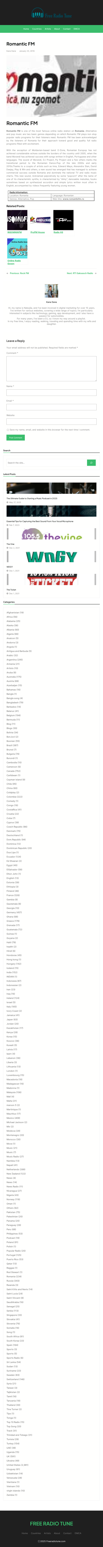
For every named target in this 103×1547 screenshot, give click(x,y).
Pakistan (11, 1212)
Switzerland (13, 1379)
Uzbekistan (12, 1473)
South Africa (13, 1336)
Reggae (10, 1268)
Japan (10, 1019)
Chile (9, 784)
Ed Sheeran (12, 861)
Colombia (11, 796)
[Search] (91, 463)
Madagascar (13, 1083)
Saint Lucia (12, 1293)
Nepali (10, 1165)
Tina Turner (12, 1409)
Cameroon (12, 766)
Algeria (10, 634)
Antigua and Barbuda (17, 651)
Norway (10, 1199)
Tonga (10, 1417)
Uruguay (11, 1469)
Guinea (10, 933)
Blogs (9, 728)
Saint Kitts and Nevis (17, 1289)
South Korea (13, 1340)
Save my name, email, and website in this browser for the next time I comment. (50, 429)
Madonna (11, 1088)
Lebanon (11, 1058)
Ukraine (10, 1460)
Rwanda (11, 1285)
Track (9, 1430)
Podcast (11, 1238)
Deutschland (13, 835)
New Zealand (13, 1173)
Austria (10, 681)
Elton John (12, 873)
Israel (9, 1002)
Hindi (9, 951)
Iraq (8, 993)
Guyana (10, 938)
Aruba (10, 672)
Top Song (11, 1426)
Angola (10, 646)
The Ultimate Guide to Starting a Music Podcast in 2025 (32, 498)
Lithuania (11, 1066)
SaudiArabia (13, 1302)
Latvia (10, 1049)
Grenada (11, 925)
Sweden (11, 1375)
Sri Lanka (11, 1362)
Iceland (10, 968)
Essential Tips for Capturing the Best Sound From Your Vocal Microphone (40, 521)
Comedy (11, 801)
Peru (9, 1229)
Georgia (11, 908)
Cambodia (12, 762)
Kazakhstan (13, 1028)
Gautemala (12, 903)
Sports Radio (13, 1358)
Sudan (10, 1366)
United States (14, 1465)
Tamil (9, 1396)
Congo (10, 805)
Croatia (10, 814)
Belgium (11, 715)
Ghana (10, 916)
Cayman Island (14, 779)
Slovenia (11, 1323)
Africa (10, 616)
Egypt (10, 865)
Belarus (10, 711)
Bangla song (13, 698)
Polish (10, 1246)
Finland (10, 891)
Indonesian (12, 985)
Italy (9, 1006)
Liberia (10, 1062)
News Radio (13, 1186)
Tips (9, 1413)
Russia (10, 1280)
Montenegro (13, 1135)
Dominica (11, 844)
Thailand (11, 1405)
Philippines (12, 1233)
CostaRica (12, 809)
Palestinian (12, 1216)
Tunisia (10, 1439)
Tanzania (11, 1400)
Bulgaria (11, 754)
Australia (11, 676)
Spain (9, 1345)
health (10, 946)
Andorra (11, 642)
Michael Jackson (15, 1122)
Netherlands (13, 1169)
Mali (9, 1096)
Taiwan (10, 1388)
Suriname (11, 1370)
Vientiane (11, 1482)
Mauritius (11, 1113)
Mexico (10, 1118)
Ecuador (11, 856)
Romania (11, 1276)
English (10, 878)
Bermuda (11, 719)
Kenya (10, 1032)
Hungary (11, 963)
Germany (11, 912)
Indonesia (12, 981)
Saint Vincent (13, 1298)
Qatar (9, 1263)
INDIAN (10, 976)
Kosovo (10, 1041)
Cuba (9, 818)
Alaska (10, 625)
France (10, 895)
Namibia (11, 1160)
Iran (8, 989)
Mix (8, 1126)
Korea (9, 1036)
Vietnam (11, 1486)
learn (9, 1053)
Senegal (11, 1306)
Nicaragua (12, 1190)
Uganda (11, 1452)
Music (10, 1148)
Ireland (10, 998)
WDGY (10, 567)
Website (10, 415)
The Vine (10, 544)
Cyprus (10, 822)
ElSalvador (12, 869)
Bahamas (11, 689)
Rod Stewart (13, 1272)
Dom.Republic (14, 839)
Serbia (10, 1310)
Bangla (10, 694)
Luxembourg (13, 1075)
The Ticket (11, 589)
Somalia (11, 1328)
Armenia (11, 664)
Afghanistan (13, 612)
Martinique (12, 1109)
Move (9, 1143)
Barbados (11, 706)
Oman (10, 1203)
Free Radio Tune (51, 1523)
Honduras (12, 955)
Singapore (12, 1315)
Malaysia (11, 1092)
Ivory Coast (12, 1011)
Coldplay (11, 792)
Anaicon (11, 638)
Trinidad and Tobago (17, 1435)
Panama (11, 1220)
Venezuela (12, 1477)
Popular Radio (14, 1250)
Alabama (11, 621)
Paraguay (11, 1225)
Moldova (11, 1130)
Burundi (11, 758)
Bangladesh (13, 702)
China (10, 788)
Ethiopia (11, 886)
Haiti (9, 942)
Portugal (11, 1255)
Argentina (12, 659)
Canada (10, 771)
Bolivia (10, 732)
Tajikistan (11, 1392)
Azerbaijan (12, 685)
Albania (10, 629)
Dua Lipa (11, 852)
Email (10, 400)
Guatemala (12, 929)
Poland (10, 1242)
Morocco (11, 1139)
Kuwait (10, 1045)
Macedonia (12, 1079)
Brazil (9, 745)
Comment (12, 353)
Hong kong (12, 959)
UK (8, 1456)
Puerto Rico (13, 1259)
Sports (10, 1349)
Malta (9, 1101)
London (10, 1071)
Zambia (10, 1495)
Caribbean (12, 775)
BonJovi (11, 736)
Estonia (10, 882)
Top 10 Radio (13, 1422)
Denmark (11, 831)
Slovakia (11, 1319)
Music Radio (13, 1156)
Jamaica (11, 1015)
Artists (10, 668)
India (9, 972)
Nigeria (10, 1195)
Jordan (10, 1023)
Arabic (10, 655)
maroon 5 (11, 1105)
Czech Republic (15, 826)
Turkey (10, 1443)
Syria (9, 1383)
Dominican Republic (17, 848)
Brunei (10, 749)
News (9, 1178)
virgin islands (13, 1490)
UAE (9, 1447)
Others (10, 1208)
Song (9, 1332)
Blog (9, 724)
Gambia (10, 899)
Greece (10, 921)
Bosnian (11, 741)
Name (10, 386)
